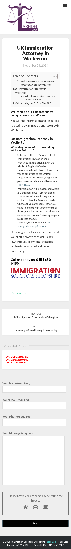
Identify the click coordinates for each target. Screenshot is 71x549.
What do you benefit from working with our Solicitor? (40, 98)
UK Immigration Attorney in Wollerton (30, 90)
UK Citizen (23, 185)
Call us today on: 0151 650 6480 (33, 103)
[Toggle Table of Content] (53, 76)
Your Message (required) (18, 433)
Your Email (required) (16, 400)
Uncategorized (18, 292)
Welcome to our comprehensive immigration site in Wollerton (38, 83)
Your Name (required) (16, 383)
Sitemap (51, 541)
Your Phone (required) (16, 416)
